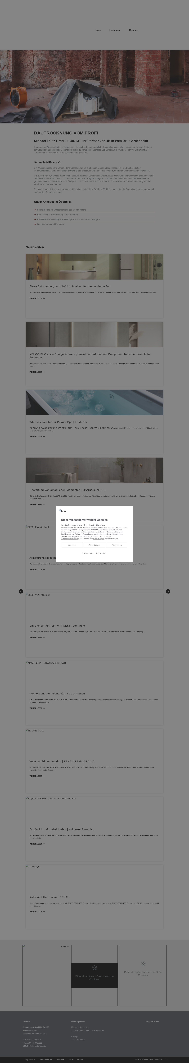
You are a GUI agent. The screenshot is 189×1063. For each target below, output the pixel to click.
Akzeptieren (117, 545)
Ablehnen (72, 545)
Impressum (100, 553)
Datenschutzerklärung (70, 539)
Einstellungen (94, 545)
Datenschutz (88, 553)
